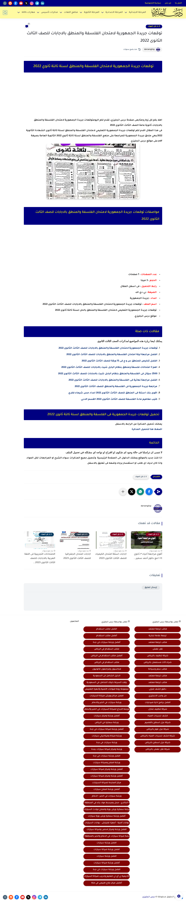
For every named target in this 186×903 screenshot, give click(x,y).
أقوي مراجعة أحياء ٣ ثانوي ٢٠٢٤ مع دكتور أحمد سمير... (148, 556)
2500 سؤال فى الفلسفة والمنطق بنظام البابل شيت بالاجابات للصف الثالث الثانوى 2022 (107, 373)
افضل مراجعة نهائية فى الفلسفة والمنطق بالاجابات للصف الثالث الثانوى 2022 (113, 380)
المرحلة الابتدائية (137, 12)
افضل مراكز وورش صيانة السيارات (107, 696)
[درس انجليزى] (167, 12)
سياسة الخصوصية (153, 3)
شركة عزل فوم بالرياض (157, 729)
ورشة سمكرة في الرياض (107, 723)
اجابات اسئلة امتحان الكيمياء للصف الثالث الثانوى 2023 (111, 556)
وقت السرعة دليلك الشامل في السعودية (107, 682)
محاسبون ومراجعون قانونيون (106, 669)
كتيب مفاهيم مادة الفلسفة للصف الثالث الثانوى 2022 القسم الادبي (119, 399)
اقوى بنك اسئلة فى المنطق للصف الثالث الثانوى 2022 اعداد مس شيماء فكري (112, 393)
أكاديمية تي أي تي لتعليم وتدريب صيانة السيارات (107, 876)
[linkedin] (42, 3)
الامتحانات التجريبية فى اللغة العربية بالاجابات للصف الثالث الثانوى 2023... (39, 558)
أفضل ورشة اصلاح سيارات (106, 789)
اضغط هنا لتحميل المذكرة (147, 429)
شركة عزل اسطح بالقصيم (158, 723)
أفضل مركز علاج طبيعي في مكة (106, 883)
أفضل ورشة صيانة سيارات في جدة (107, 729)
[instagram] (32, 3)
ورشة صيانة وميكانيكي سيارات (107, 736)
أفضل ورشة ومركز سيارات (107, 716)
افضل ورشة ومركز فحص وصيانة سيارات (107, 829)
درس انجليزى (148, 897)
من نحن (168, 3)
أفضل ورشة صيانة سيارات (107, 863)
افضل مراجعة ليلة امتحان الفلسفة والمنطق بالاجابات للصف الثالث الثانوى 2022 (111, 354)
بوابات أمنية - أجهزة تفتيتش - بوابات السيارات (106, 823)
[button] (149, 491)
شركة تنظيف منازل (157, 709)
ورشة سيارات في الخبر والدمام (106, 703)
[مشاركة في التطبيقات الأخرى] (123, 491)
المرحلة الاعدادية (114, 12)
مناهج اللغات (71, 12)
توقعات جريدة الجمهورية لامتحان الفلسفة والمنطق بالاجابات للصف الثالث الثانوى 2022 (108, 348)
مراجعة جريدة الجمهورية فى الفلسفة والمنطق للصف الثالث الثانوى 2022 (116, 386)
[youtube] (21, 3)
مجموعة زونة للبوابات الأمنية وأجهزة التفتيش (107, 689)
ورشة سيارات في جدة (106, 743)
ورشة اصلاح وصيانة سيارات (106, 763)
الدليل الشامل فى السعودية (106, 676)
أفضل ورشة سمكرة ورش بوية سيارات (106, 816)
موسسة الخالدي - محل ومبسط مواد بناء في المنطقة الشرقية (106, 803)
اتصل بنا (178, 3)
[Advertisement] (93, 98)
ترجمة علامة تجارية (158, 636)
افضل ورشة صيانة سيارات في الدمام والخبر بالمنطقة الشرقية (106, 836)
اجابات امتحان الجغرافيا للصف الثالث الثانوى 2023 (77, 556)
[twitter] (26, 3)
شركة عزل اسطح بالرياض (157, 743)
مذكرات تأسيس (49, 12)
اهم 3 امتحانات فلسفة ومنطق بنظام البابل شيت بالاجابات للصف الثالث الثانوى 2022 (109, 367)
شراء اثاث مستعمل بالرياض (158, 662)
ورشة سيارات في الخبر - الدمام (106, 796)
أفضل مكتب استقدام (106, 636)
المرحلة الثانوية (91, 12)
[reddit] (10, 3)
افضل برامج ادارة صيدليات (157, 703)
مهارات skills (28, 12)
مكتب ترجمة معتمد (157, 629)
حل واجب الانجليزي (158, 696)
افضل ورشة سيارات (107, 843)
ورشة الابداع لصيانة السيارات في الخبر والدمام (106, 709)
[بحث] (5, 12)
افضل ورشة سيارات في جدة (106, 756)
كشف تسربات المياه (157, 716)
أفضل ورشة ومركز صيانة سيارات (107, 769)
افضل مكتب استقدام (106, 629)
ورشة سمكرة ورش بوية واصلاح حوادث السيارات (106, 809)
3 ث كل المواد (154, 26)
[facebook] (16, 3)
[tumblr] (5, 3)
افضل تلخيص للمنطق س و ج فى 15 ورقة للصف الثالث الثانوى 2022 (119, 361)
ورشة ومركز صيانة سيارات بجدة (106, 749)
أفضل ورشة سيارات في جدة (106, 642)
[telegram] (37, 3)
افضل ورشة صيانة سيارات (107, 850)
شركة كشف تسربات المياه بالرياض (157, 736)
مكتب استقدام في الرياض (106, 649)
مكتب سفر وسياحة (157, 669)
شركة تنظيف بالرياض (157, 656)
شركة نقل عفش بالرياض (157, 749)
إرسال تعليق (151, 587)
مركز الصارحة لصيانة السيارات (106, 783)
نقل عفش (158, 649)
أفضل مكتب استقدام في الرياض (106, 656)
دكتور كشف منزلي (157, 689)
